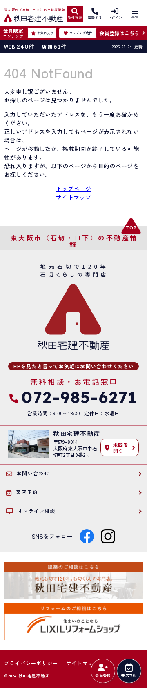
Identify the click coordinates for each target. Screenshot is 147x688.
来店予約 (128, 675)
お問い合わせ (33, 473)
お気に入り (45, 33)
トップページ (73, 189)
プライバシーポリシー (31, 663)
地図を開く (121, 447)
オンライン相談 (36, 510)
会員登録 (102, 675)
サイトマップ (73, 197)
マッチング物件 (80, 33)
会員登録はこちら (119, 32)
